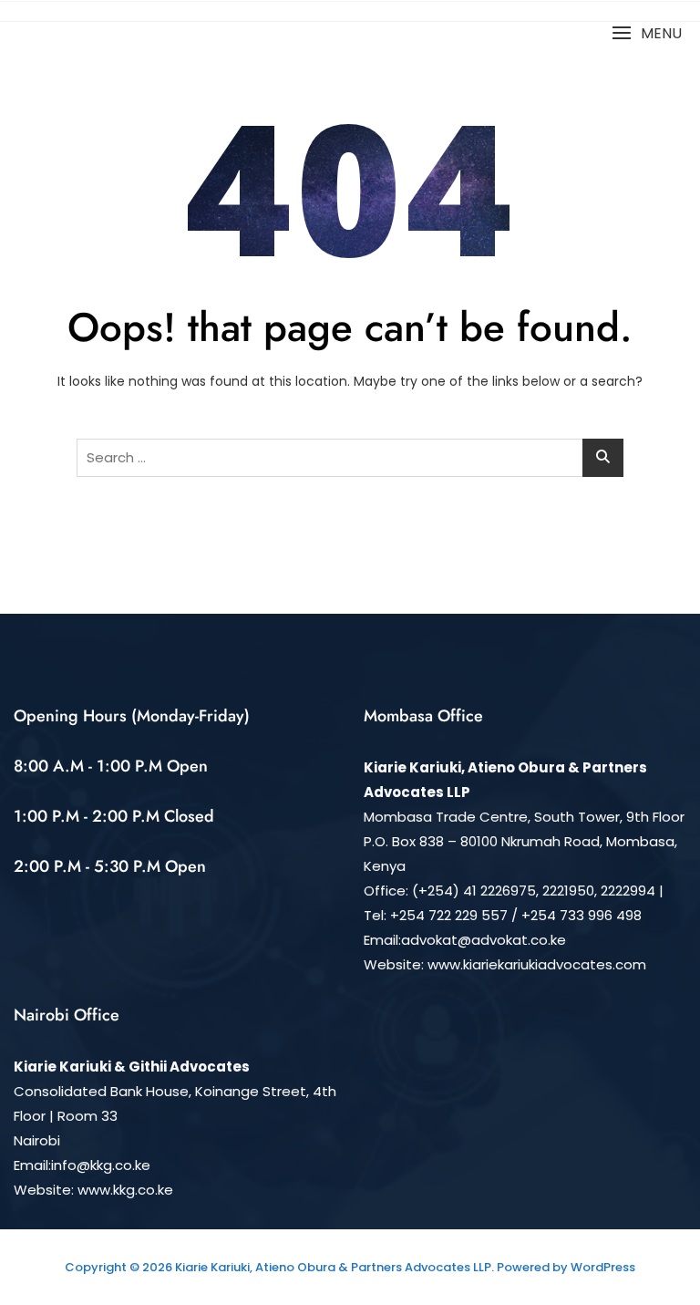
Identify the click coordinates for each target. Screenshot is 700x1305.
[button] (647, 33)
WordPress (603, 1267)
